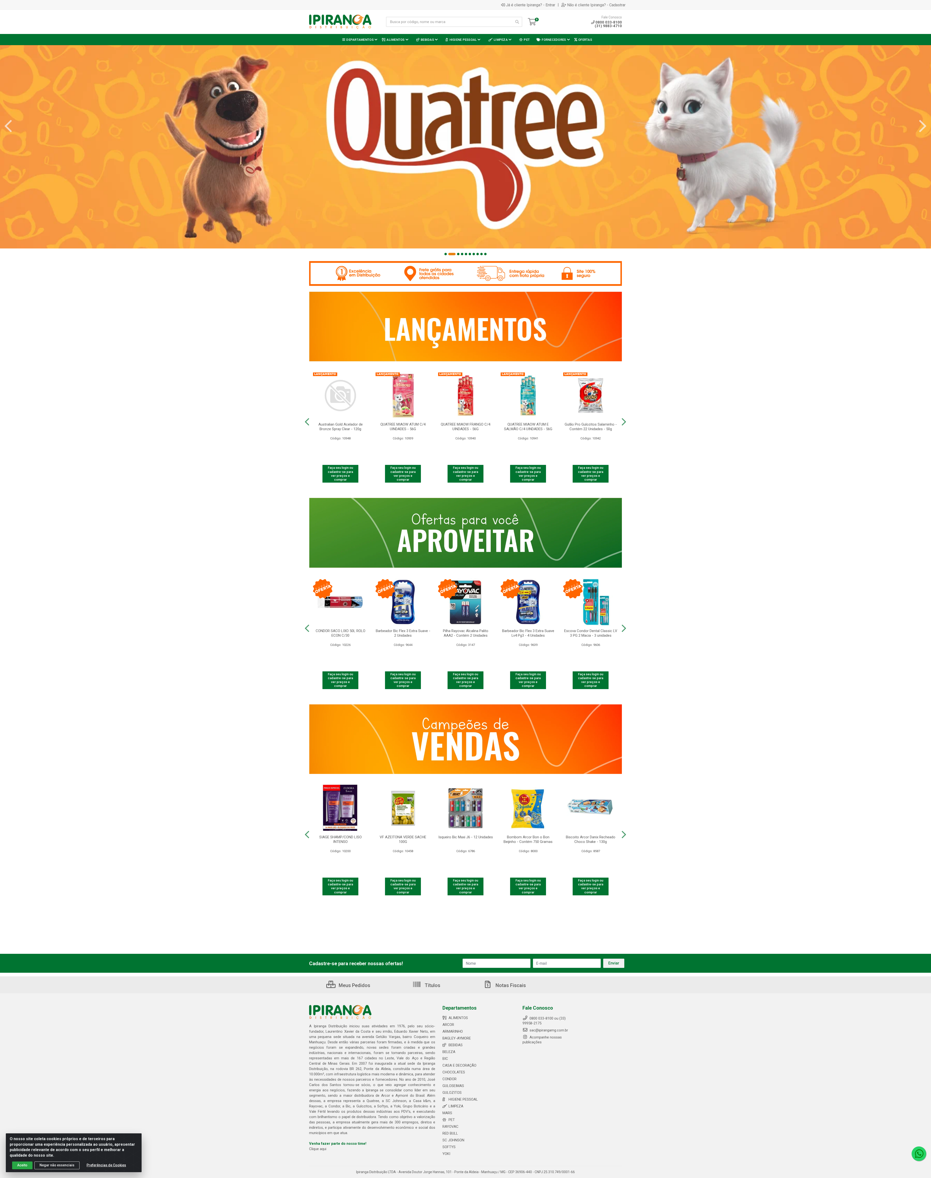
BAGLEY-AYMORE (456, 1038)
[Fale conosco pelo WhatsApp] (919, 1153)
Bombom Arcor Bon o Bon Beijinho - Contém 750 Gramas (528, 839)
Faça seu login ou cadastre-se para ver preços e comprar (340, 473)
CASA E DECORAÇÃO (459, 1065)
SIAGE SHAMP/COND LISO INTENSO (340, 839)
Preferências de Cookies (106, 1165)
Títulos (432, 985)
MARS (447, 1113)
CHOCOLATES (453, 1072)
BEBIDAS (456, 1045)
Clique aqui (317, 1149)
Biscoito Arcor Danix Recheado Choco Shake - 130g (590, 839)
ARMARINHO (452, 1031)
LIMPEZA (456, 1106)
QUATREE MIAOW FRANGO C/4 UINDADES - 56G (465, 426)
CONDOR (449, 1079)
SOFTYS (449, 1147)
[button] (445, 254)
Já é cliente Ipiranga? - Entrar (530, 5)
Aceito (22, 1165)
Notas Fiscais (510, 985)
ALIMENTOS (458, 1018)
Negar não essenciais (57, 1165)
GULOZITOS (452, 1092)
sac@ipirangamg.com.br (548, 1030)
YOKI (446, 1154)
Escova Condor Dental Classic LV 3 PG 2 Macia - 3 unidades (590, 633)
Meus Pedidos (353, 985)
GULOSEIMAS (453, 1086)
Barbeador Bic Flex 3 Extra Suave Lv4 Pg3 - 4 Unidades (528, 633)
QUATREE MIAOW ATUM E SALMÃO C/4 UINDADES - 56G (528, 426)
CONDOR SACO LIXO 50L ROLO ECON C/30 (340, 633)
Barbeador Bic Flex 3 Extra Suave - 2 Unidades (403, 633)
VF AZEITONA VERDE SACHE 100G (403, 839)
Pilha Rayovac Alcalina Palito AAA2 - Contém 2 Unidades (465, 633)
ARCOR (448, 1024)
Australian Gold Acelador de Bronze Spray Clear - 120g (340, 426)
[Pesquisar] (517, 22)
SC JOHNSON (453, 1140)
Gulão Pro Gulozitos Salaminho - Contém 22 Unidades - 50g (591, 426)
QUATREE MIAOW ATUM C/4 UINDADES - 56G (402, 426)
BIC (445, 1058)
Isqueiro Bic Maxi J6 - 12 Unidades (465, 837)
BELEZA (448, 1052)
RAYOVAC (450, 1126)
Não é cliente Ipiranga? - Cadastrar (596, 5)
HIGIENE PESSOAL (463, 1099)
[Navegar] (8, 126)
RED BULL (450, 1133)
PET (452, 1120)
